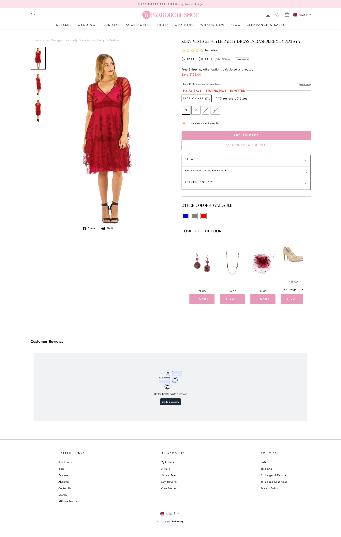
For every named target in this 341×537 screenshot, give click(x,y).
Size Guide (65, 462)
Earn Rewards (169, 482)
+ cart (202, 299)
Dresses (64, 25)
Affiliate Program (68, 501)
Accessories (138, 25)
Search (62, 495)
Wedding (87, 25)
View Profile (168, 488)
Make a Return (169, 475)
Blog (236, 25)
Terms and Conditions (274, 482)
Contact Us (64, 488)
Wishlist (165, 469)
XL (215, 110)
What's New (212, 25)
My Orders (167, 462)
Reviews (63, 475)
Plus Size (111, 25)
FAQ (263, 462)
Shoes (163, 25)
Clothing (184, 25)
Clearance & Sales (266, 25)
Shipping (266, 469)
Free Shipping (191, 69)
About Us (63, 482)
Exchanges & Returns (273, 475)
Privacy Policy (269, 488)
